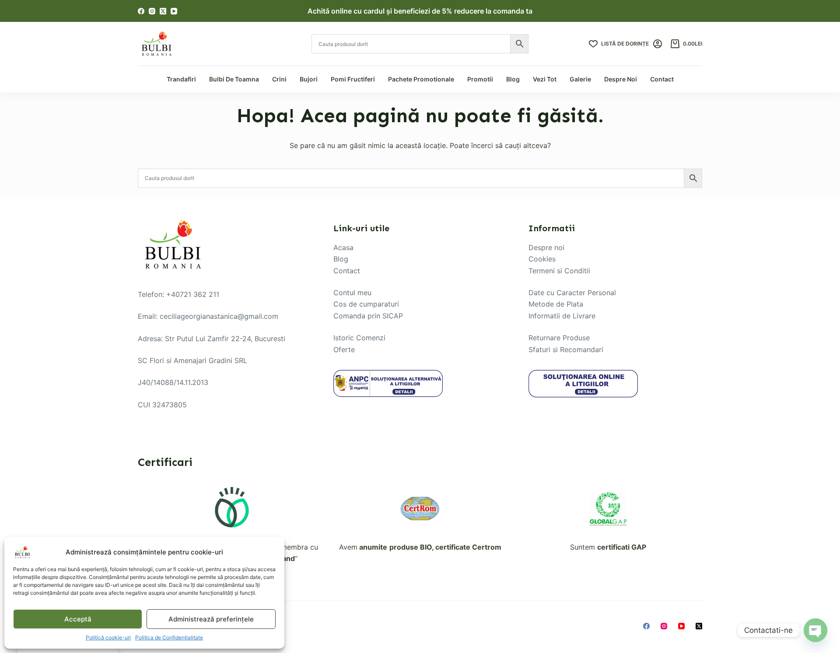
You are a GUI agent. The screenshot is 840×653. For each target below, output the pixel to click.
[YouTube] (174, 11)
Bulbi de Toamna (234, 79)
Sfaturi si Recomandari (565, 349)
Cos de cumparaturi (366, 304)
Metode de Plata (555, 304)
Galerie (580, 79)
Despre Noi (620, 79)
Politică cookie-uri (108, 637)
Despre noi (546, 247)
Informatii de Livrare (561, 315)
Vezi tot (544, 79)
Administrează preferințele (211, 619)
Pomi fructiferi (353, 79)
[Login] (657, 43)
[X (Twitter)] (163, 11)
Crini (279, 79)
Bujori (309, 79)
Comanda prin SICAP (368, 315)
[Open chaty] (815, 630)
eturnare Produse (561, 337)
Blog (513, 79)
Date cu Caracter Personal (572, 292)
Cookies (542, 258)
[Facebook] (141, 11)
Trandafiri (181, 79)
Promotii (480, 79)
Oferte (344, 349)
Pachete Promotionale (421, 79)
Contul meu (352, 292)
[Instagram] (152, 11)
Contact (662, 79)
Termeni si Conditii (559, 270)
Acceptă (77, 619)
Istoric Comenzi (359, 337)
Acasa (343, 247)
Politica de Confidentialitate (169, 637)
